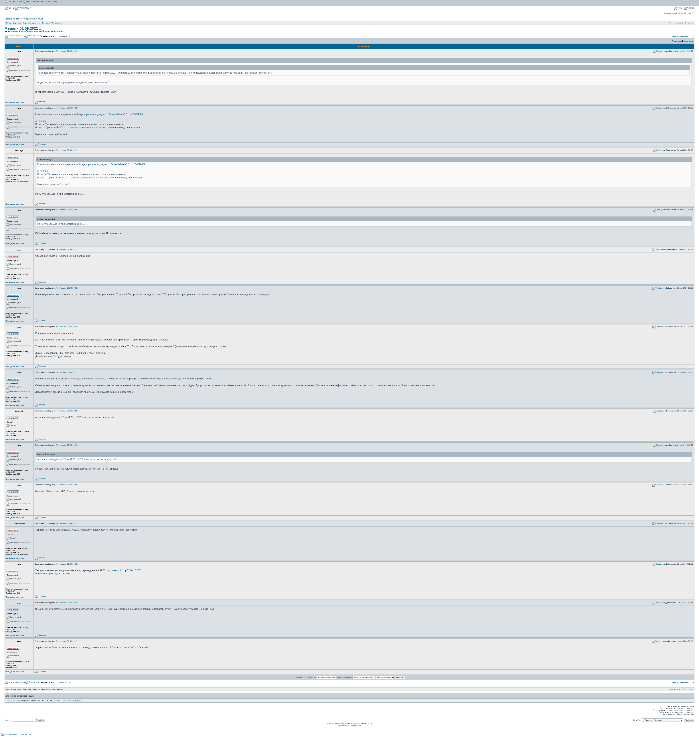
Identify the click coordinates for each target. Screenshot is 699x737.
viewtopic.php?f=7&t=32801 (126, 570)
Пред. (687, 36)
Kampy (22, 31)
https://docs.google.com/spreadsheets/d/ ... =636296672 (113, 114)
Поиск (691, 8)
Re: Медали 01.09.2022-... (67, 51)
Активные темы (35, 19)
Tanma (29, 31)
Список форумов (13, 23)
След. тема (688, 41)
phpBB (340, 723)
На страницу (678, 36)
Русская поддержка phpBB (349, 725)
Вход (11, 8)
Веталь (46, 31)
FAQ (680, 8)
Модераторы (57, 31)
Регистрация (25, 8)
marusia (37, 31)
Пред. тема (677, 41)
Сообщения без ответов (16, 19)
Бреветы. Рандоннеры (52, 23)
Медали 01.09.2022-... (23, 28)
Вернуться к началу (14, 102)
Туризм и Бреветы (31, 23)
